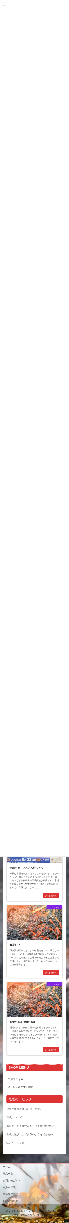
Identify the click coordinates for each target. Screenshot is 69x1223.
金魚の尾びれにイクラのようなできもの (29, 1134)
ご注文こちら (15, 1079)
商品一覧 (8, 1173)
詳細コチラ (50, 895)
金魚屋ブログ (10, 1194)
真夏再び (15, 944)
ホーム (6, 1166)
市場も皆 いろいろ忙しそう (26, 867)
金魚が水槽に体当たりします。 (24, 1108)
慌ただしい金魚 (15, 1142)
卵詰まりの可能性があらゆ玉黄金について (30, 1125)
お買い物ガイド (12, 1180)
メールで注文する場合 (20, 1086)
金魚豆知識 (9, 1187)
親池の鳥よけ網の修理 (23, 1021)
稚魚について (14, 1117)
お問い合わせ (10, 1200)
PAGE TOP (63, 1183)
